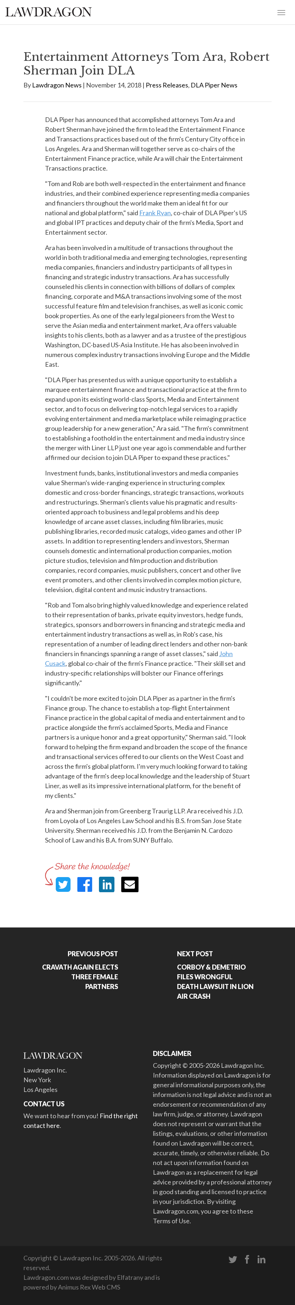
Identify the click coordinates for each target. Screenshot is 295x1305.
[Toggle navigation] (281, 12)
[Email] (130, 884)
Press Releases (167, 85)
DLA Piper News (214, 85)
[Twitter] (232, 1259)
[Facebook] (247, 1259)
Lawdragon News (57, 85)
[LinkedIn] (261, 1259)
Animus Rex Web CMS (89, 1287)
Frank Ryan (155, 213)
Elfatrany (130, 1277)
